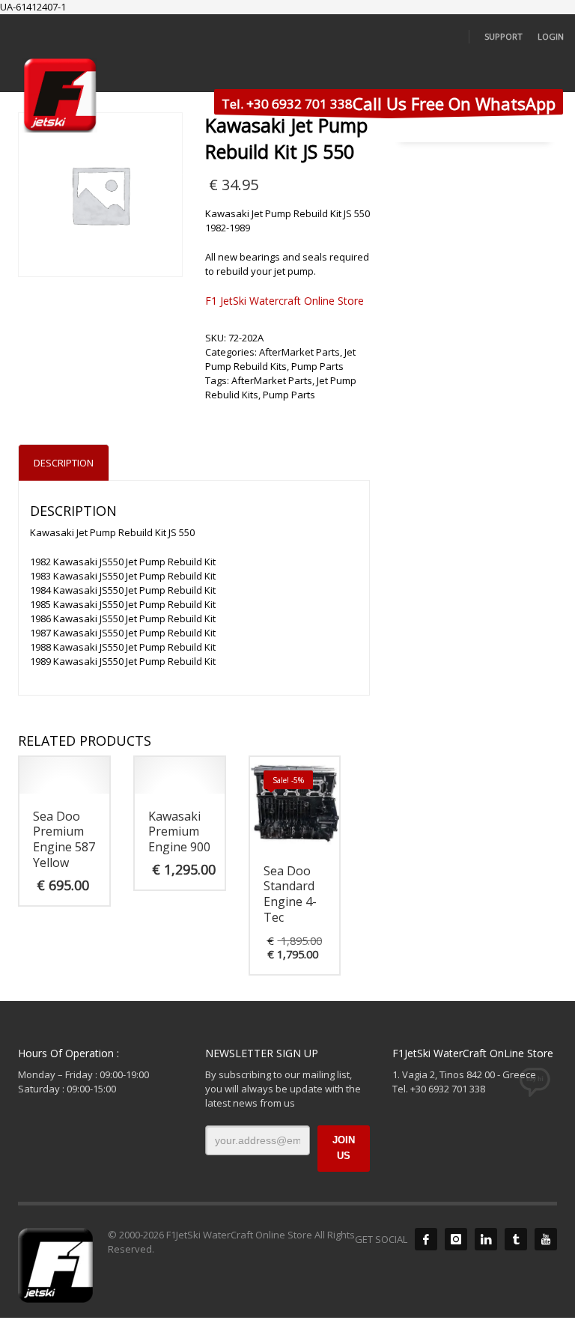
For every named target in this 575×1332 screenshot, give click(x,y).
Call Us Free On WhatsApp (389, 103)
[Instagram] (456, 1239)
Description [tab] (64, 462)
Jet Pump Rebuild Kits (280, 359)
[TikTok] (516, 1239)
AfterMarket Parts (299, 352)
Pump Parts (317, 366)
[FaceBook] (426, 1239)
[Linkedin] (486, 1239)
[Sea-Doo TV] (546, 1239)
